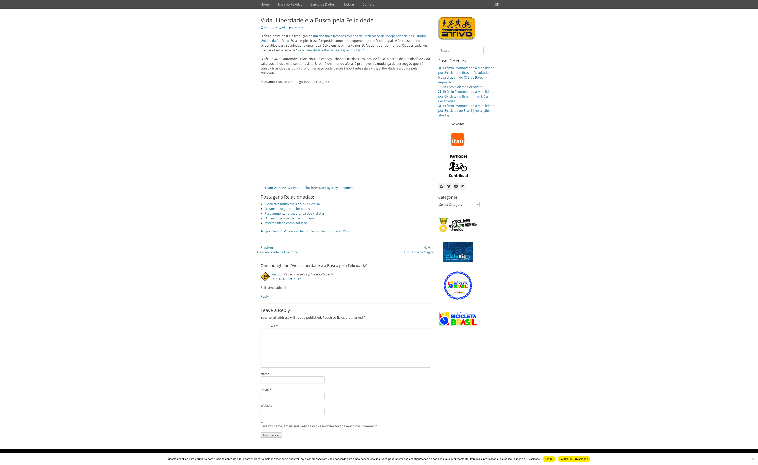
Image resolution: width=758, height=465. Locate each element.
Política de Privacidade (574, 458)
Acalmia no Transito (298, 231)
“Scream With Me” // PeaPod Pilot (285, 188)
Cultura (315, 231)
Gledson (277, 274)
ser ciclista (336, 231)
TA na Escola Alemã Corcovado (460, 87)
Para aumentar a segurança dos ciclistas (295, 213)
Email (266, 390)
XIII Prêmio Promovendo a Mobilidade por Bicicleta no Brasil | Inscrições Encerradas (466, 96)
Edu (284, 27)
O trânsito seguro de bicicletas (287, 209)
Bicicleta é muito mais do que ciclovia (292, 204)
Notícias (348, 4)
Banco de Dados (322, 4)
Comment (269, 326)
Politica (325, 231)
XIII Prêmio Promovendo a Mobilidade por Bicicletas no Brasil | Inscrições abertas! (466, 110)
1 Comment (298, 27)
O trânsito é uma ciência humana (289, 218)
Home (265, 4)
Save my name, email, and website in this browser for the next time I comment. (319, 426)
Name (266, 374)
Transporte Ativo (290, 4)
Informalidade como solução (286, 223)
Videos (347, 231)
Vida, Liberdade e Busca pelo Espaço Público (330, 50)
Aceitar (549, 458)
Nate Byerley (328, 188)
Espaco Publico (272, 231)
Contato (368, 4)
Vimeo (348, 188)
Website (267, 405)
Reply (265, 296)
